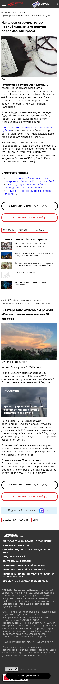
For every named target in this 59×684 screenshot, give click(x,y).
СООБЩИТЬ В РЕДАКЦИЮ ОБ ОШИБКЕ (25, 581)
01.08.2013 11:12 (8, 12)
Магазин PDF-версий (15, 545)
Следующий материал (28, 676)
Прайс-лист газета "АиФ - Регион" (24, 565)
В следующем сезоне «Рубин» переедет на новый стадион (25, 186)
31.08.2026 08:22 (9, 300)
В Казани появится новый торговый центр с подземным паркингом (34, 254)
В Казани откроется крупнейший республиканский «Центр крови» (30, 244)
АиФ (24, 361)
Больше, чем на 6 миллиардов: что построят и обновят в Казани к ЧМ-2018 (29, 180)
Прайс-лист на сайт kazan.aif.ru (23, 569)
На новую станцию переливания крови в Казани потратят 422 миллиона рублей (33, 264)
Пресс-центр (44, 541)
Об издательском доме (17, 541)
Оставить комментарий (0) (29, 217)
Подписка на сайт (14, 556)
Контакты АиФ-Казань (16, 561)
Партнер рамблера (28, 669)
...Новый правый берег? (25, 273)
